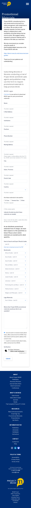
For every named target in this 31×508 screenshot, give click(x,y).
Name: (6, 103)
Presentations (15, 418)
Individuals (15, 432)
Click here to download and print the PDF (13, 247)
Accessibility (15, 457)
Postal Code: (7, 178)
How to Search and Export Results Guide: (15, 241)
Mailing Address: (8, 145)
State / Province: (8, 170)
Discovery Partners (15, 381)
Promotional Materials (15, 416)
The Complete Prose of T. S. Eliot (15, 404)
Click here (6, 94)
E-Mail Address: (8, 112)
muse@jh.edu (15, 472)
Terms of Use (15, 462)
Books (15, 402)
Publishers (15, 379)
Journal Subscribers (15, 384)
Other (23, 200)
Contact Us (15, 442)
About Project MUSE (15, 377)
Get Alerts (15, 420)
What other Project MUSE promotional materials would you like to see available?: (15, 309)
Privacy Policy (15, 459)
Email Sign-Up (15, 414)
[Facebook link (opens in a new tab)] (12, 448)
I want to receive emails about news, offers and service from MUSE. (15, 342)
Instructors (15, 434)
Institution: (7, 121)
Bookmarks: (7, 250)
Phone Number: (8, 136)
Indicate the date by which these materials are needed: (13, 213)
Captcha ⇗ (23, 353)
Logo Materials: (8, 297)
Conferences (15, 388)
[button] (27, 3)
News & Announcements (15, 412)
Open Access (15, 395)
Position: (6, 129)
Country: (6, 187)
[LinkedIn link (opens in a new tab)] (15, 448)
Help (15, 444)
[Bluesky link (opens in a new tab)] (18, 448)
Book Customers (15, 386)
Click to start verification (17, 351)
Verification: (7, 347)
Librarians (15, 430)
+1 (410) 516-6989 (15, 470)
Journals (15, 400)
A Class (7, 200)
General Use (15, 200)
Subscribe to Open (15, 398)
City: (5, 161)
